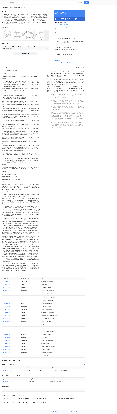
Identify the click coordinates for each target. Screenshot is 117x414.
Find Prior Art (70, 18)
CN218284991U (6, 318)
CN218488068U (6, 343)
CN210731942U (6, 321)
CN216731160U (6, 287)
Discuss (76, 62)
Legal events (60, 59)
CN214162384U (6, 309)
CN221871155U (6, 355)
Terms (64, 411)
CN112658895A (6, 346)
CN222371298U (6, 349)
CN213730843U (6, 328)
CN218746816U (6, 340)
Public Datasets (57, 411)
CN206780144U (6, 284)
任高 (67, 25)
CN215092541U (6, 300)
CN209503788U (6, 303)
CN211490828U (6, 331)
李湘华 (64, 25)
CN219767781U (6, 290)
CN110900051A (6, 297)
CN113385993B (6, 281)
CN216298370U (6, 315)
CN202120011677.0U (7, 370)
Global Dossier (70, 62)
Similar (77, 18)
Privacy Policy (71, 411)
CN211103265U (6, 306)
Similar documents (67, 59)
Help (77, 411)
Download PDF (60, 18)
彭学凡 (60, 25)
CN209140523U (6, 337)
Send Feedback (47, 411)
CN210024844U (6, 334)
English (64, 22)
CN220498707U (6, 352)
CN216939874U (6, 312)
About (40, 411)
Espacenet (63, 62)
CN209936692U (6, 324)
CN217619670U (6, 293)
